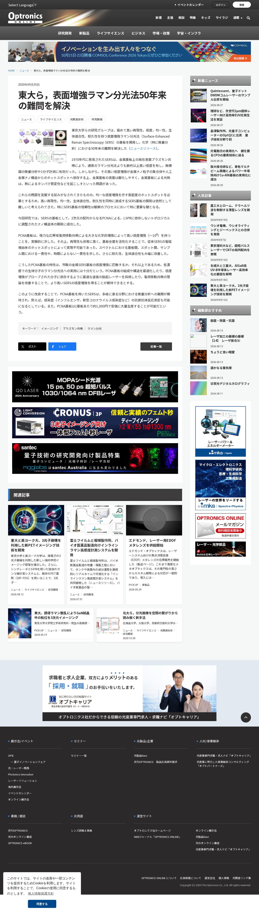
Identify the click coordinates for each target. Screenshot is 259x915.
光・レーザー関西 (18, 768)
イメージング (49, 328)
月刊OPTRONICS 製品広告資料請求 (155, 762)
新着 (159, 17)
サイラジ (222, 17)
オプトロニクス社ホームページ (152, 830)
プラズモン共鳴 (73, 328)
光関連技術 (77, 119)
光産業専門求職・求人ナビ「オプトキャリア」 (224, 755)
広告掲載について (190, 878)
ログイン (221, 4)
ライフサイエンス (51, 119)
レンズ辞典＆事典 (81, 830)
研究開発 (97, 119)
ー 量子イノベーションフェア (27, 762)
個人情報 (224, 878)
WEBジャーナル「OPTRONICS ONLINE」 (158, 837)
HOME (11, 70)
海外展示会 (14, 787)
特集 (193, 17)
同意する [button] (42, 904)
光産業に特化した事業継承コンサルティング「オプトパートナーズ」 (223, 764)
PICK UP (133, 584)
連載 (236, 17)
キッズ (206, 17)
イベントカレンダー (190, 5)
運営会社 (210, 878)
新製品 (146, 584)
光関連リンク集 (241, 878)
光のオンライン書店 (20, 837)
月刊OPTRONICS (18, 830)
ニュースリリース (143, 148)
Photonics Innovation (20, 774)
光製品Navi (140, 755)
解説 (181, 17)
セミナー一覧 (79, 755)
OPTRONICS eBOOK (20, 843)
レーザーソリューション (22, 780)
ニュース (24, 70)
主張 (170, 17)
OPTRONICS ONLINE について (159, 878)
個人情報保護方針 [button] (41, 893)
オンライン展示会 (18, 799)
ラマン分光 (94, 328)
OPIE (11, 755)
